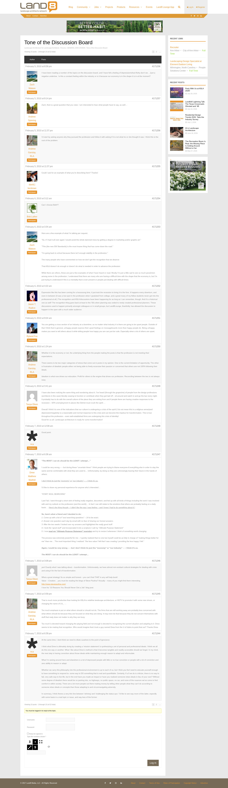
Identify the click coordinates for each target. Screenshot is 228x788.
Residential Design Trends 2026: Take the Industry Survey (194, 117)
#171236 (156, 66)
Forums (63, 48)
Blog (71, 7)
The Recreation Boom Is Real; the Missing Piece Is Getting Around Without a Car (195, 144)
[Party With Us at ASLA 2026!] (176, 97)
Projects (109, 7)
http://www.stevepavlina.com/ (54, 584)
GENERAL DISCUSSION (76, 48)
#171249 (156, 386)
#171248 (156, 426)
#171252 (156, 286)
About (28, 16)
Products (121, 7)
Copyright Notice (190, 783)
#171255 (156, 166)
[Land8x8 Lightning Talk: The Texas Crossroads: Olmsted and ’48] (176, 110)
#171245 (156, 594)
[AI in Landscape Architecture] (176, 137)
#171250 (156, 346)
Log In (190, 7)
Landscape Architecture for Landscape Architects (41, 48)
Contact (35, 16)
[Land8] (38, 12)
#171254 (156, 198)
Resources (134, 7)
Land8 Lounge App (165, 7)
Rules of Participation (171, 783)
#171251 (156, 318)
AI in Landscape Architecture (192, 129)
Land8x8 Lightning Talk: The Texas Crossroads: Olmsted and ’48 (195, 104)
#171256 (156, 130)
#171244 (156, 633)
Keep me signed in (36, 734)
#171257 (156, 98)
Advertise (43, 16)
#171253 (156, 227)
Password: (31, 727)
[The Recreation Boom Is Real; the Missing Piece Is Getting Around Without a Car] (176, 150)
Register (201, 7)
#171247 (156, 454)
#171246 (156, 561)
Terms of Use (154, 783)
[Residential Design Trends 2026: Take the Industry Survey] (176, 124)
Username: (31, 720)
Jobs (96, 7)
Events (149, 7)
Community (82, 7)
